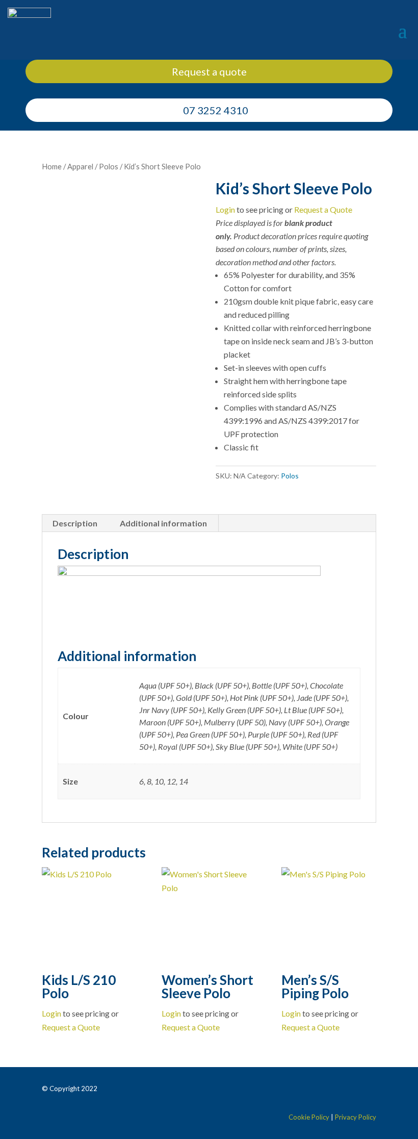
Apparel (80, 166)
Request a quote (209, 71)
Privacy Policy (355, 1117)
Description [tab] (75, 523)
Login (225, 209)
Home (52, 166)
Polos (108, 166)
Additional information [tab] (163, 523)
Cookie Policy (309, 1117)
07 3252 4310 (215, 110)
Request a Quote (323, 209)
